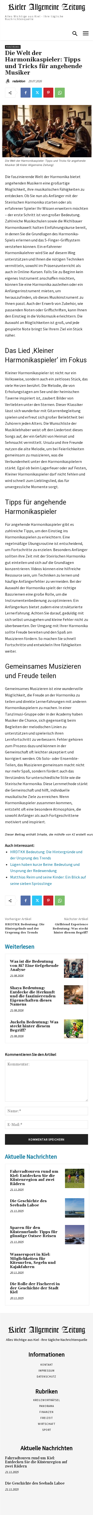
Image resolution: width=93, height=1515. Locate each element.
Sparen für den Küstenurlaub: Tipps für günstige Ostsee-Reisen (34, 1231)
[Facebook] (26, 93)
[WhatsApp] (60, 93)
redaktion (18, 81)
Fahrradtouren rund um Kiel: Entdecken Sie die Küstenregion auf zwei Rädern (34, 1177)
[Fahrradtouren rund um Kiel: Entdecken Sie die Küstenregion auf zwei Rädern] (74, 1178)
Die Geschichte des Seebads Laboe (28, 1203)
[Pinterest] (48, 93)
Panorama (13, 47)
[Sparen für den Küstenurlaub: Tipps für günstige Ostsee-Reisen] (74, 1234)
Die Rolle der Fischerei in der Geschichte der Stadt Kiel (35, 1288)
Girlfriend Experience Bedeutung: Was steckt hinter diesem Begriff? (70, 928)
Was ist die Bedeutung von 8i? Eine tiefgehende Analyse (34, 965)
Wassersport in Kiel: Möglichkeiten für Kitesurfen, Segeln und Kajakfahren (33, 1260)
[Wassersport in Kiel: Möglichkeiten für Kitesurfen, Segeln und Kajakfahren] (74, 1261)
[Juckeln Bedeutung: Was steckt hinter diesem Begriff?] (73, 1028)
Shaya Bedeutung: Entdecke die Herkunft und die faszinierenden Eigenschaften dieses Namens (33, 996)
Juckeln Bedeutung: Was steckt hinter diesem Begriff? (34, 1026)
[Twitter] (37, 93)
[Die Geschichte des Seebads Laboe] (74, 1208)
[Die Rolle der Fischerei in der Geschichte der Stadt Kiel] (74, 1291)
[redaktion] (8, 81)
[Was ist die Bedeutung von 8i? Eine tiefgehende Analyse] (73, 968)
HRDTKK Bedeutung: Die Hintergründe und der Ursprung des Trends (24, 928)
